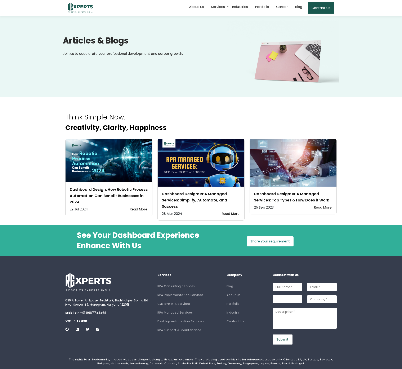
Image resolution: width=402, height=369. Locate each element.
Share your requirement (270, 241)
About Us (196, 6)
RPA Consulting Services (176, 286)
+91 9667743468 (93, 313)
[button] (227, 7)
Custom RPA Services (174, 304)
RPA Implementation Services (180, 295)
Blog (298, 6)
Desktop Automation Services (180, 321)
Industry (233, 312)
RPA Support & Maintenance (179, 330)
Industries (240, 6)
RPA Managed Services (175, 312)
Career (282, 6)
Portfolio (262, 6)
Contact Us (321, 7)
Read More (138, 209)
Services (218, 6)
